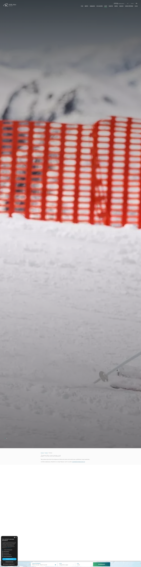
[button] (9, 564)
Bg (136, 3)
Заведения (92, 6)
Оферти (86, 6)
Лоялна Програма (129, 6)
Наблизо (121, 6)
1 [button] (5, 438)
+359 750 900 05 (121, 3)
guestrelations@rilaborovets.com (78, 461)
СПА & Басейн (99, 6)
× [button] (16, 537)
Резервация (101, 564)
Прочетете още (8, 547)
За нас (136, 6)
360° (127, 3)
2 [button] (6, 438)
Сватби (116, 6)
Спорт (105, 6)
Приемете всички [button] (9, 559)
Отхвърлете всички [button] (9, 561)
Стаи (82, 6)
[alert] (9, 551)
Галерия (132, 3)
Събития (111, 6)
